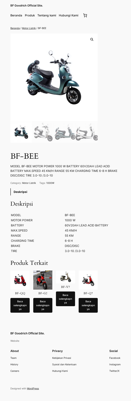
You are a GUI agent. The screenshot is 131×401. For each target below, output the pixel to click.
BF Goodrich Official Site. (26, 5)
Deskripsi (20, 192)
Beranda (15, 28)
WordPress (33, 388)
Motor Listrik (29, 28)
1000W (50, 182)
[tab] (65, 192)
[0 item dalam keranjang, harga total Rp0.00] (85, 15)
